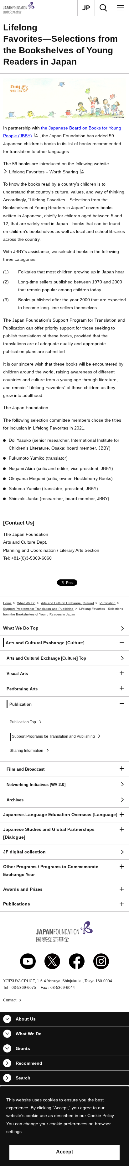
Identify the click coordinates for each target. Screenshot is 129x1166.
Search (23, 1077)
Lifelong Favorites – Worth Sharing (43, 171)
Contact (9, 1000)
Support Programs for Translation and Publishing (38, 608)
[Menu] (120, 8)
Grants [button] (23, 1048)
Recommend (29, 1063)
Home (7, 603)
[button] (64, 643)
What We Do (26, 603)
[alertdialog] (64, 1126)
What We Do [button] (29, 1033)
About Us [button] (26, 1018)
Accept (64, 1151)
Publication (108, 603)
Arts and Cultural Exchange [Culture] (67, 603)
